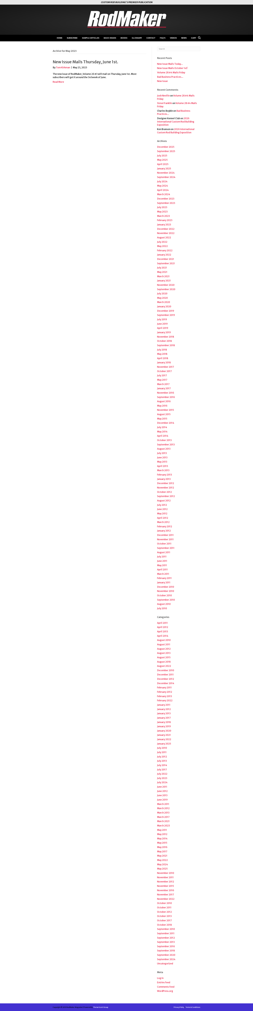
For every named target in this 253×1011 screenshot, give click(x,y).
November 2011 (165, 539)
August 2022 (164, 237)
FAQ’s (162, 38)
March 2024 (163, 194)
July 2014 (162, 427)
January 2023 (164, 224)
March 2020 (163, 302)
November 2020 (165, 285)
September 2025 (166, 151)
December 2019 (165, 310)
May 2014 (162, 431)
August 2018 (164, 661)
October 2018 (164, 341)
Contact (150, 38)
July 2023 (162, 207)
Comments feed (165, 986)
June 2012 (162, 509)
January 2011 (163, 582)
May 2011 (162, 565)
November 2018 (165, 336)
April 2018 (162, 358)
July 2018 (162, 349)
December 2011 (165, 535)
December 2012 (165, 483)
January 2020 (164, 306)
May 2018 (162, 354)
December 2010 (165, 586)
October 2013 (164, 440)
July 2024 (162, 181)
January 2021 (164, 280)
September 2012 (166, 496)
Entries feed (163, 982)
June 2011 (162, 561)
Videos (173, 38)
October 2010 (164, 595)
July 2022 (162, 241)
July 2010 (162, 608)
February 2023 (164, 220)
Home (59, 38)
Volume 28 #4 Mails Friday (171, 72)
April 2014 (162, 435)
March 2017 (163, 384)
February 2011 (164, 578)
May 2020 (162, 297)
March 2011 (163, 573)
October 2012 (164, 492)
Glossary (137, 38)
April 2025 (162, 164)
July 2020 (162, 293)
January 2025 (164, 168)
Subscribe (72, 38)
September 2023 (166, 203)
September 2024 (166, 177)
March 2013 (163, 470)
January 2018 (164, 362)
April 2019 (162, 328)
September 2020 (166, 289)
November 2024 (166, 172)
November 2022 (165, 233)
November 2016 (165, 392)
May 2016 (162, 405)
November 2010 (165, 591)
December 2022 (165, 229)
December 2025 (165, 146)
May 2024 (162, 185)
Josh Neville (163, 95)
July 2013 (162, 453)
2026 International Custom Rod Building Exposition (175, 121)
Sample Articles (90, 38)
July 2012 (162, 505)
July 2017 (162, 375)
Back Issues (110, 38)
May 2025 (162, 159)
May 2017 (162, 379)
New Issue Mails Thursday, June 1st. (85, 61)
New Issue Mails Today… (170, 63)
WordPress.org (165, 991)
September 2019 (166, 315)
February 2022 (164, 250)
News (184, 38)
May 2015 (162, 418)
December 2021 (165, 259)
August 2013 (164, 448)
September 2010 (166, 599)
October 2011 (164, 543)
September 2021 (166, 263)
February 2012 (164, 526)
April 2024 (163, 190)
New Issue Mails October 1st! (172, 68)
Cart (193, 38)
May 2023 (162, 211)
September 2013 (166, 444)
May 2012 (162, 513)
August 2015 (164, 414)
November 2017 (165, 366)
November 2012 (165, 487)
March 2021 (163, 276)
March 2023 (163, 216)
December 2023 (165, 198)
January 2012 (164, 530)
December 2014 (165, 422)
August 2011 (163, 552)
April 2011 (162, 569)
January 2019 (164, 332)
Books (124, 38)
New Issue (162, 81)
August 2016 (164, 401)
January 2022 (164, 254)
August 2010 (164, 604)
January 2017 (164, 388)
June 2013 (162, 457)
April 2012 (162, 517)
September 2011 (165, 548)
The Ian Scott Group (100, 1007)
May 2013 (162, 461)
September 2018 (166, 345)
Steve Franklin (164, 103)
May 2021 (162, 272)
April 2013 (162, 466)
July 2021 (162, 267)
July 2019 (162, 319)
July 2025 (162, 155)
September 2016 (166, 397)
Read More (58, 81)
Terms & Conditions (192, 1007)
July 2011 (162, 556)
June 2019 (162, 323)
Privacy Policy (179, 1007)
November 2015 (165, 410)
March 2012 (163, 522)
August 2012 (164, 500)
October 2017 (164, 371)
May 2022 (162, 246)
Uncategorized (165, 963)
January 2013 (164, 479)
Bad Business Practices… (170, 76)
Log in (160, 978)
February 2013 (164, 474)
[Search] (198, 37)
